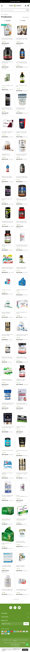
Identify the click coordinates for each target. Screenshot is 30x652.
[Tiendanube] (15, 646)
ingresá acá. (24, 642)
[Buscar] (27, 10)
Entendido (25, 649)
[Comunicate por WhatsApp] (27, 644)
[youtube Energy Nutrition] (19, 607)
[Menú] (2, 6)
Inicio (2, 14)
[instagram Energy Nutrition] (10, 607)
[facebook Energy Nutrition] (15, 607)
